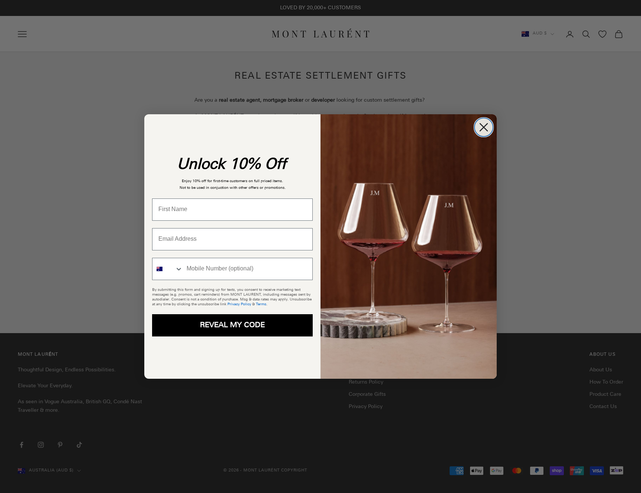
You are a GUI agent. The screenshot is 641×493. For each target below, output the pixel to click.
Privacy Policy (239, 304)
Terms (261, 304)
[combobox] (167, 269)
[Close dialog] (483, 127)
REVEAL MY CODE (232, 325)
